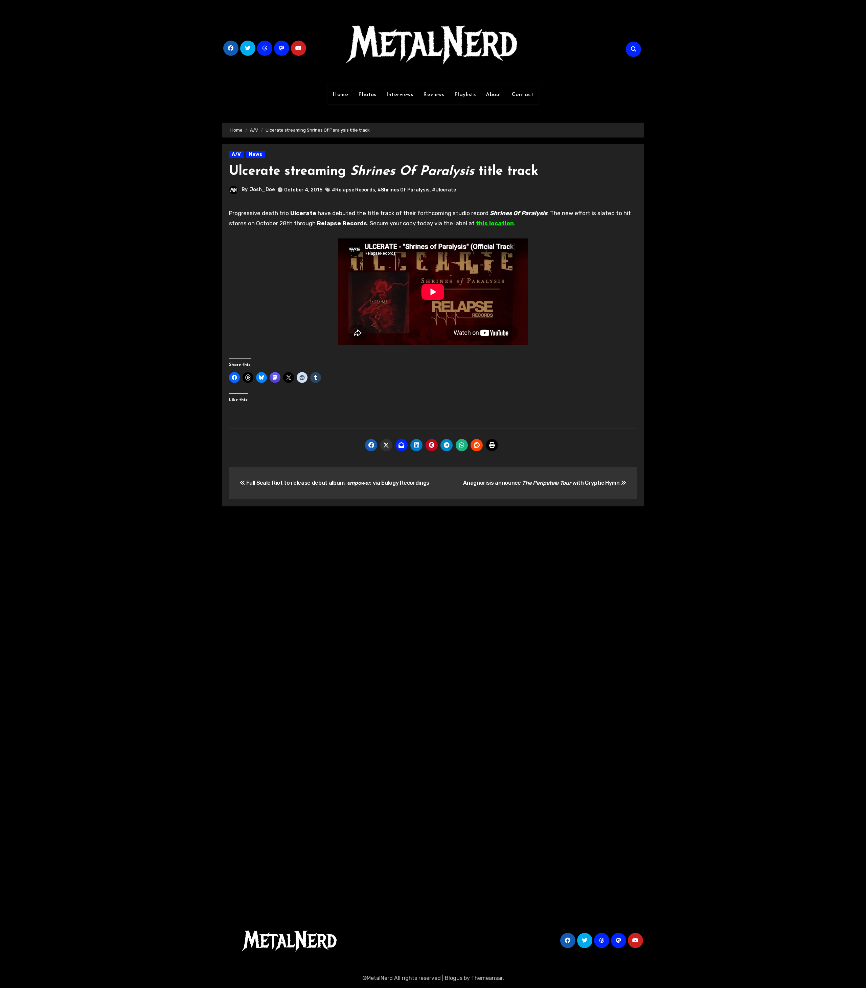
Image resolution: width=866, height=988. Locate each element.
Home (340, 94)
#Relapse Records (353, 190)
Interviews (399, 94)
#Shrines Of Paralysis (404, 190)
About (494, 94)
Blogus (453, 978)
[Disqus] (433, 609)
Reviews (433, 94)
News (255, 154)
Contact (523, 94)
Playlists (465, 94)
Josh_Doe (262, 189)
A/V (236, 154)
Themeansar (487, 978)
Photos (367, 94)
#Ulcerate (444, 190)
